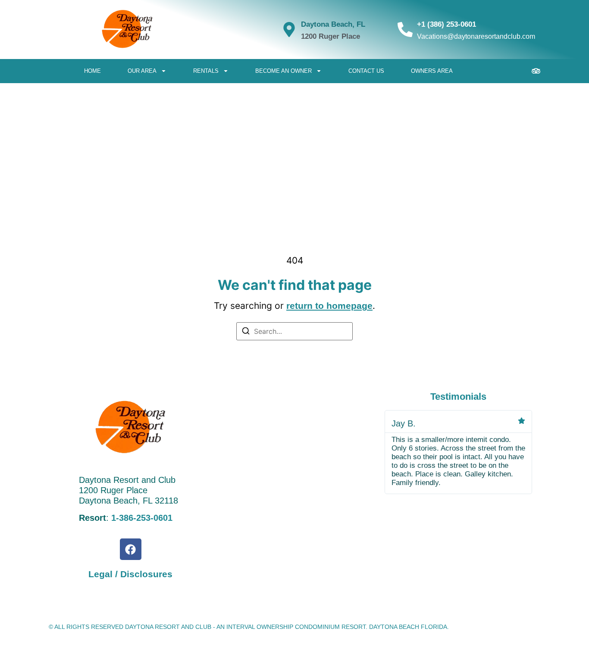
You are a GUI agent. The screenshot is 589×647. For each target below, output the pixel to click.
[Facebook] (130, 549)
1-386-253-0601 (141, 518)
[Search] (246, 332)
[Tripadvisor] (536, 71)
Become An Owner (283, 71)
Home (92, 71)
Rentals (206, 71)
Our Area (142, 71)
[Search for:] (294, 331)
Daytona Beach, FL (333, 24)
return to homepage (329, 306)
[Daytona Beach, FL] (289, 29)
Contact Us (366, 71)
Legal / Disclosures (130, 574)
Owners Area (432, 71)
